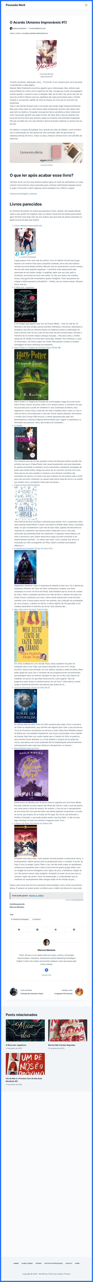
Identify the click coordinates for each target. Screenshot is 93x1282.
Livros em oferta (46, 165)
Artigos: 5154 (46, 975)
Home (12, 33)
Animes (16, 1263)
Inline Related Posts (77, 900)
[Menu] (86, 5)
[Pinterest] (56, 930)
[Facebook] (19, 930)
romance (33, 194)
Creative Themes (63, 1274)
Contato (68, 1263)
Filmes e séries (27, 1263)
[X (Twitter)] (37, 930)
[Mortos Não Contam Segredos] (67, 1030)
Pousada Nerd (15, 5)
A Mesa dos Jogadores (16, 1045)
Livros (17, 33)
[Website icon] (46, 970)
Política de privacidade (53, 1263)
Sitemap (38, 1263)
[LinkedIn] (74, 930)
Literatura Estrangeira (19, 194)
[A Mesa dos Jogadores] (25, 1030)
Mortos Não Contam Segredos (61, 1045)
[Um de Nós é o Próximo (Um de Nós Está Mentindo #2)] (25, 1064)
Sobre (77, 1263)
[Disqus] (46, 1129)
